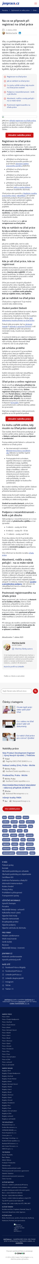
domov (18, 817)
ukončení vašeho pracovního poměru (17, 164)
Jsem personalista (20, 1220)
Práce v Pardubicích (7, 1049)
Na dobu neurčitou (7, 1209)
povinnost (30, 835)
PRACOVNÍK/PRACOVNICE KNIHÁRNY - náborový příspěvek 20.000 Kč (19, 786)
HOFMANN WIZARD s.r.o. (9, 1130)
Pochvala (11, 1220)
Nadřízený (31, 1218)
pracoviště (6, 840)
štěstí (22, 844)
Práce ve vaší (8, 1065)
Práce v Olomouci (7, 1041)
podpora (5, 835)
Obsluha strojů (6, 1165)
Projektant (16, 1209)
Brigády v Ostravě (7, 1100)
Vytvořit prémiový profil (11, 959)
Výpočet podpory (9, 925)
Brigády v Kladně (7, 1087)
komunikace (7, 826)
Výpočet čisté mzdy (9, 916)
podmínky (19, 1243)
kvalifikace (22, 826)
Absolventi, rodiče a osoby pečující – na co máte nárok (21, 99)
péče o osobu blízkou (22, 187)
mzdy (30, 826)
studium (14, 844)
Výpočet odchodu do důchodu (14, 928)
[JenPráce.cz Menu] (35, 3)
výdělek (15, 848)
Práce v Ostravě (6, 1046)
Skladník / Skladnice (7, 1173)
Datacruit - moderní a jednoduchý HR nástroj (15, 1185)
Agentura (22, 1212)
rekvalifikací (21, 195)
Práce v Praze (6, 1054)
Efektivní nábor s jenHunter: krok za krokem (14, 1187)
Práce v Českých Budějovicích (10, 1019)
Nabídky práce (7, 1014)
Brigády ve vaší (8, 1119)
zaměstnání (30, 848)
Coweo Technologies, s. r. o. (19, 1003)
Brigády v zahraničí (7, 1116)
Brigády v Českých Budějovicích (11, 1073)
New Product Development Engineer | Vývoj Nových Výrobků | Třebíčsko (18, 754)
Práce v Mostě (6, 1038)
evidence (5, 822)
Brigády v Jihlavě (7, 1081)
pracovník (15, 840)
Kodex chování (8, 886)
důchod (26, 817)
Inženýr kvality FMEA (11, 797)
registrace (6, 844)
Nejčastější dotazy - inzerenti (13, 948)
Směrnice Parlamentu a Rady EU (14, 880)
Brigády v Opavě (7, 1097)
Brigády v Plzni (6, 1105)
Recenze (5, 945)
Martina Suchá (11, 33)
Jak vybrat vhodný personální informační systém (16, 1190)
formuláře (15, 402)
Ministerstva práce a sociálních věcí (18, 451)
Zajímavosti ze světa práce (20, 10)
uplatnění (30, 844)
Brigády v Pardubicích (8, 1103)
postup (21, 835)
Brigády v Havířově (7, 1076)
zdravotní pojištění (8, 853)
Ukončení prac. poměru (12, 1218)
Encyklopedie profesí (10, 922)
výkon (22, 848)
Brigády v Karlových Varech (10, 1084)
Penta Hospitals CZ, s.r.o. (9, 1133)
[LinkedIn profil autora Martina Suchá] (20, 33)
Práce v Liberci (6, 1035)
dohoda (11, 817)
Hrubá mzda (23, 1218)
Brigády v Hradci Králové (9, 1079)
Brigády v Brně (6, 1071)
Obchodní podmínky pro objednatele (16, 874)
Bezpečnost (12, 1212)
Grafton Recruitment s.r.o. (9, 1127)
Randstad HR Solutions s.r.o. (10, 1143)
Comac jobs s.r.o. (7, 1135)
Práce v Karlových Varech (9, 1030)
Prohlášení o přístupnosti (12, 892)
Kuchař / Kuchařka (7, 1155)
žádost (32, 853)
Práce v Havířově (7, 1022)
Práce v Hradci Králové (8, 1025)
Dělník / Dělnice (6, 1160)
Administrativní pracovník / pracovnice (13, 1176)
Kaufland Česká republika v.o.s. (11, 1141)
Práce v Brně (5, 1017)
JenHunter (22, 1001)
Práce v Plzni (5, 1051)
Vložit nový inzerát (9, 939)
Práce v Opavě (6, 1043)
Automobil (5, 1212)
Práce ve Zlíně (6, 1059)
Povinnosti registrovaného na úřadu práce (18, 106)
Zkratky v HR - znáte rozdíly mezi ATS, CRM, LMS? (16, 1203)
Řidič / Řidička (6, 1157)
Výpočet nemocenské (10, 918)
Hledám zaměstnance (10, 935)
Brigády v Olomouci (7, 1095)
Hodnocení (5, 1220)
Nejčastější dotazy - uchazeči (13, 909)
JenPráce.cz (7, 3)
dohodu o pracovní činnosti (20, 326)
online (20, 831)
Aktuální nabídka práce (19, 135)
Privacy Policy (7, 889)
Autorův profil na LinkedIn (14, 666)
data (4, 817)
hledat (22, 822)
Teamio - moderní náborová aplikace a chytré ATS (16, 1198)
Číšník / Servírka (6, 1179)
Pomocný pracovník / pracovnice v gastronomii (15, 1171)
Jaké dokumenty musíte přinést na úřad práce (18, 319)
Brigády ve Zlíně (6, 1113)
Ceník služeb (7, 942)
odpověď (12, 831)
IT (30, 1209)
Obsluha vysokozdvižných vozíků (11, 1168)
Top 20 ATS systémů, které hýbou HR (12, 1201)
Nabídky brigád (7, 1068)
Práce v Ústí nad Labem (9, 1057)
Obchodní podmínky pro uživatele (15, 871)
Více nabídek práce (12, 809)
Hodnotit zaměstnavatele (12, 956)
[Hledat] (35, 691)
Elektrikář (22, 1209)
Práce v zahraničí (7, 1062)
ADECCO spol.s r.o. (7, 1149)
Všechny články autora (24, 649)
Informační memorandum (12, 883)
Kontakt (5, 868)
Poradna (5, 10)
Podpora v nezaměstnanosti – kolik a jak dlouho (20, 93)
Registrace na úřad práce (17, 77)
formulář (14, 822)
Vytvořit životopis (9, 903)
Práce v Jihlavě (6, 1027)
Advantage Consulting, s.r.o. (10, 1138)
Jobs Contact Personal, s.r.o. (10, 1146)
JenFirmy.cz (29, 1000)
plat (26, 831)
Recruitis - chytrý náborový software (12, 1195)
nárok (5, 831)
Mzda (3, 1218)
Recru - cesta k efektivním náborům (12, 1193)
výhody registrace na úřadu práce (22, 120)
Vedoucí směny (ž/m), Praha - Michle (18, 765)
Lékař (17, 1212)
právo (23, 840)
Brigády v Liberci (7, 1089)
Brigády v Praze (6, 1108)
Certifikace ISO (7, 877)
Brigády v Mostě (6, 1092)
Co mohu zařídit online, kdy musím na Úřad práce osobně (20, 86)
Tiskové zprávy (8, 865)
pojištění (13, 835)
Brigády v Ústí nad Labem (9, 1111)
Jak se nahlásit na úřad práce (18, 81)
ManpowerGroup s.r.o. (8, 1125)
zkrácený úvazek (22, 853)
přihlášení (31, 840)
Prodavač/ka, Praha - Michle (14, 775)
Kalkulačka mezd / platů (11, 912)
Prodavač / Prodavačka (8, 1163)
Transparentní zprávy (10, 895)
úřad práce (6, 848)
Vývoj (27, 1209)
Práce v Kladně (6, 1033)
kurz (15, 826)
